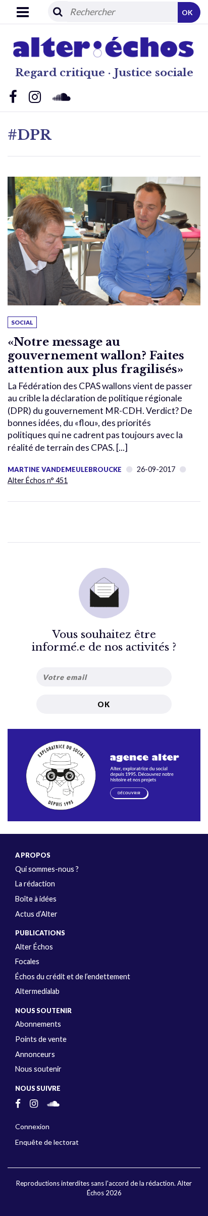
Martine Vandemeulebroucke (65, 469)
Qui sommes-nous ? (47, 869)
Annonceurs (35, 1054)
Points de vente (41, 1039)
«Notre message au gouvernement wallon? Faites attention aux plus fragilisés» (96, 355)
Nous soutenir (38, 1069)
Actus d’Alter (36, 914)
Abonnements (38, 1024)
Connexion (32, 1126)
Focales (27, 961)
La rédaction (35, 883)
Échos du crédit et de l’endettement (72, 976)
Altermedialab (37, 991)
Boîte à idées (36, 898)
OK (187, 12)
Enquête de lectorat (47, 1142)
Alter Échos (34, 946)
